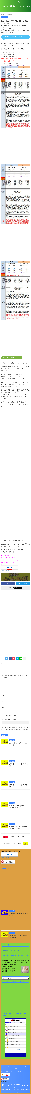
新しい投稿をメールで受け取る (9, 719)
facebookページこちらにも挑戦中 (11, 950)
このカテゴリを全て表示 (15, 1049)
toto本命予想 (5, 664)
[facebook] (10, 658)
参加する (24, 1051)
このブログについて (8, 1066)
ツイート (4, 948)
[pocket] (13, 658)
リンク (15, 1068)
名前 (3, 695)
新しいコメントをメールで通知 (9, 715)
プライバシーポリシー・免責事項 (20, 1066)
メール (4, 701)
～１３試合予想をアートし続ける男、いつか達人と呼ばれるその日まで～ (15, 1089)
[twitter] (6, 658)
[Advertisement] (15, 147)
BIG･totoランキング (6, 864)
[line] (20, 658)
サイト (3, 707)
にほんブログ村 (5, 570)
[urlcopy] (24, 658)
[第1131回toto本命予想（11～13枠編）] (17, 658)
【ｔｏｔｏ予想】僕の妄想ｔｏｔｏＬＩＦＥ (15, 6)
